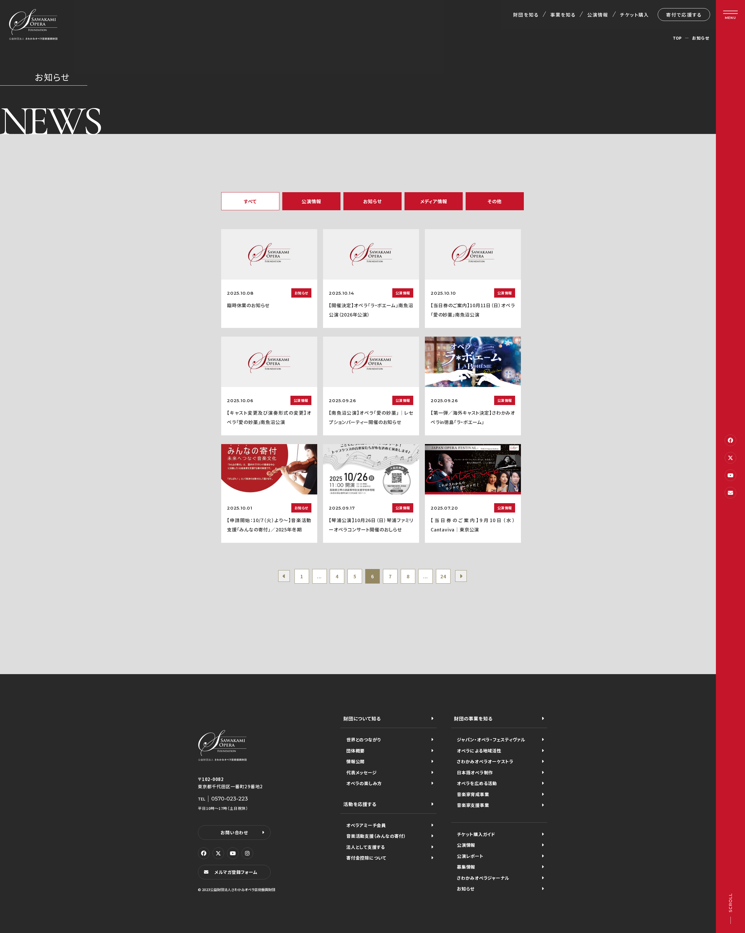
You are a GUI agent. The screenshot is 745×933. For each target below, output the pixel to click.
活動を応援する (360, 804)
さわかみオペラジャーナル (483, 878)
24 (443, 576)
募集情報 (466, 867)
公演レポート (470, 856)
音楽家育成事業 (473, 794)
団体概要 (355, 751)
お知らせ (465, 889)
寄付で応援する (684, 14)
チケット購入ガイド (476, 834)
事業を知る (563, 14)
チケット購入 (634, 14)
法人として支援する (365, 847)
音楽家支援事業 (473, 805)
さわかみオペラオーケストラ (485, 761)
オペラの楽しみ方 (364, 783)
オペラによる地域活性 (479, 751)
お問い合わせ (234, 832)
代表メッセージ (361, 772)
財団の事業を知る (473, 718)
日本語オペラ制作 (475, 772)
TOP (677, 38)
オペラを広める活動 (477, 783)
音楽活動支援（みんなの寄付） (376, 836)
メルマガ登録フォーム (236, 872)
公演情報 (597, 14)
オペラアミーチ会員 (366, 825)
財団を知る (525, 14)
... (319, 576)
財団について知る (362, 718)
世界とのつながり (363, 739)
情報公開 (355, 761)
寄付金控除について (366, 858)
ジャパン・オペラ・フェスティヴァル (491, 739)
